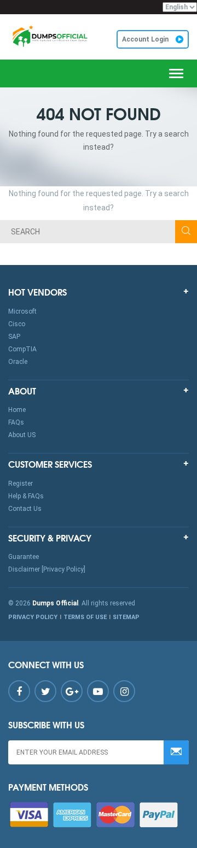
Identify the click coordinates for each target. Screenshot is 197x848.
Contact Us (25, 509)
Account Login (146, 39)
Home (17, 410)
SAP (14, 336)
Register (20, 483)
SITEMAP (126, 617)
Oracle (17, 362)
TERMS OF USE (85, 617)
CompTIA (22, 349)
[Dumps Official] (49, 36)
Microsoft (22, 311)
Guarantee (23, 557)
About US (22, 435)
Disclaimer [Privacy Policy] (46, 569)
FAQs (16, 422)
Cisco (16, 324)
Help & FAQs (26, 496)
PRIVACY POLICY (32, 617)
